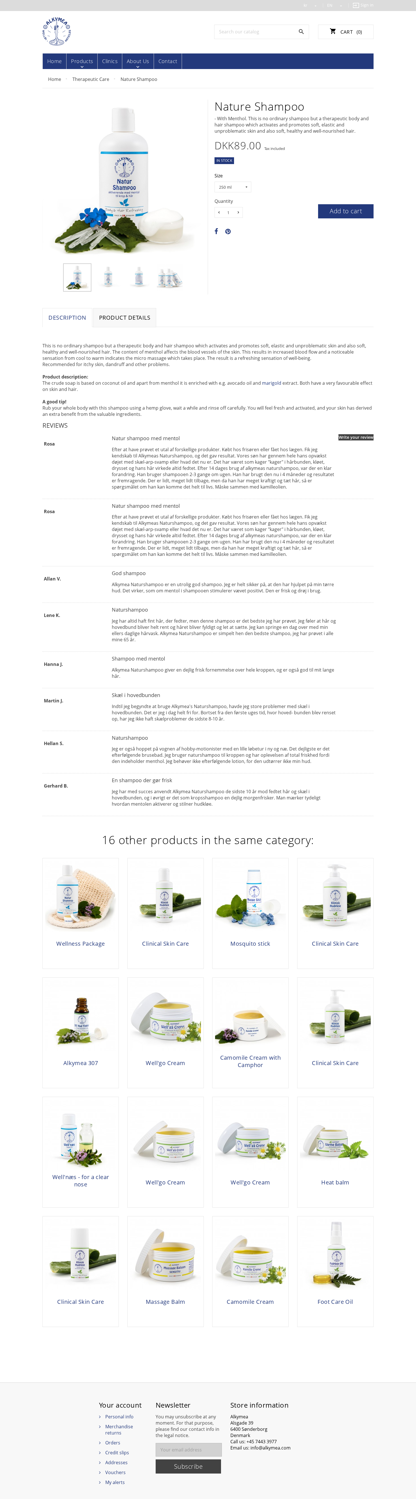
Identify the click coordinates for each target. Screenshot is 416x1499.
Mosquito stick (250, 943)
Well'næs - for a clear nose (80, 1180)
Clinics (109, 61)
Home (54, 61)
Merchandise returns (119, 1429)
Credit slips (117, 1452)
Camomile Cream (250, 1302)
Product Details (125, 317)
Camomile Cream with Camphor (250, 1061)
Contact (167, 61)
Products (82, 61)
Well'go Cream (165, 1063)
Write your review (356, 437)
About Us (138, 61)
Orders (112, 1443)
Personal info (119, 1417)
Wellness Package (80, 943)
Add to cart (346, 211)
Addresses (116, 1462)
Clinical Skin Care (165, 943)
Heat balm (335, 1182)
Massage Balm (165, 1302)
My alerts (115, 1482)
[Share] (216, 231)
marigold (271, 383)
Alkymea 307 (80, 1063)
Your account (120, 1405)
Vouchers (115, 1472)
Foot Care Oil (335, 1302)
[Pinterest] (228, 231)
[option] (77, 277)
